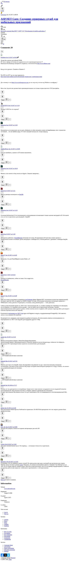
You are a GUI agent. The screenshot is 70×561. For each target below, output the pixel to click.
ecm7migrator (29, 299)
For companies (8, 534)
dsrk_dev (3, 427)
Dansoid (3, 361)
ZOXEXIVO (4, 105)
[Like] (2, 92)
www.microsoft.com (9, 488)
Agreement (7, 538)
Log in (6, 512)
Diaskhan (3, 57)
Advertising (7, 546)
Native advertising (9, 548)
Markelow (3, 461)
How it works (8, 531)
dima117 (3, 255)
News (5, 521)
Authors (6, 524)
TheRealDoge (4, 149)
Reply (2, 100)
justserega (3, 125)
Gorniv (3, 444)
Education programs (9, 550)
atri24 (2, 190)
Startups (6, 551)
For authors (7, 533)
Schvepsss (3, 14)
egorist (2, 337)
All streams (6, 1)
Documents (7, 536)
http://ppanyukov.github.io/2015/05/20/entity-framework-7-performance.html (21, 76)
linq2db (21, 194)
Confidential (7, 539)
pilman (2, 408)
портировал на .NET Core (15, 313)
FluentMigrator (18, 238)
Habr (10, 559)
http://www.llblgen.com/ (43, 63)
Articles (6, 519)
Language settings (5, 558)
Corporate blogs (8, 545)
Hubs (5, 522)
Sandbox (6, 526)
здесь (21, 465)
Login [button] (2, 10)
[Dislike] (2, 96)
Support (13, 558)
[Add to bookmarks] (6, 99)
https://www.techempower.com (20, 82)
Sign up (3, 480)
